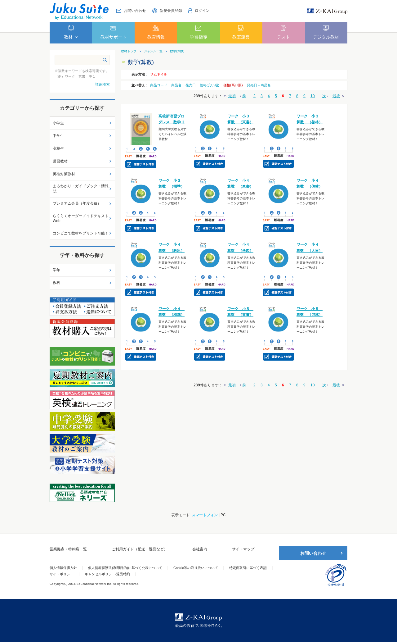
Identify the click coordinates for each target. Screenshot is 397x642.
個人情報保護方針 (63, 568)
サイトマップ (243, 549)
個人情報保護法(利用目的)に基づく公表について (125, 568)
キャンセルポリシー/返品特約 (107, 574)
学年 (56, 270)
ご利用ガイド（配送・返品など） (139, 549)
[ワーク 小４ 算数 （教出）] (141, 257)
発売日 (191, 85)
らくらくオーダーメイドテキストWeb (81, 218)
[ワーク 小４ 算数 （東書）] (210, 193)
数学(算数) (177, 51)
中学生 (58, 136)
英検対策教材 (64, 174)
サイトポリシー (62, 574)
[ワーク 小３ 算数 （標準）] (141, 193)
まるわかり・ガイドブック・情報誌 (81, 189)
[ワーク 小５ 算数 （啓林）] (279, 321)
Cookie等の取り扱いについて (195, 568)
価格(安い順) (210, 85)
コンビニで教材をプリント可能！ (81, 233)
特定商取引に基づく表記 (248, 568)
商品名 (176, 85)
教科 (56, 282)
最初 (232, 96)
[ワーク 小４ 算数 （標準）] (141, 321)
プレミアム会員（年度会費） (77, 203)
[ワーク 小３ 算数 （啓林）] (279, 128)
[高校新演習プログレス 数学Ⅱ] (141, 128)
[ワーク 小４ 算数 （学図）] (210, 257)
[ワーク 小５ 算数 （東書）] (210, 321)
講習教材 (60, 161)
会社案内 (199, 549)
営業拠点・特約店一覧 (68, 549)
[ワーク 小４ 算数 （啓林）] (279, 193)
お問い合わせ (313, 553)
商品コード (159, 85)
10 (312, 96)
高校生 (58, 148)
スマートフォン (205, 515)
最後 (336, 96)
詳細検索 (102, 84)
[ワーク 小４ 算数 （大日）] (279, 257)
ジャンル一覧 (153, 51)
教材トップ (128, 51)
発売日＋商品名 (259, 85)
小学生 (58, 123)
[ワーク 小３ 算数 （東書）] (210, 128)
